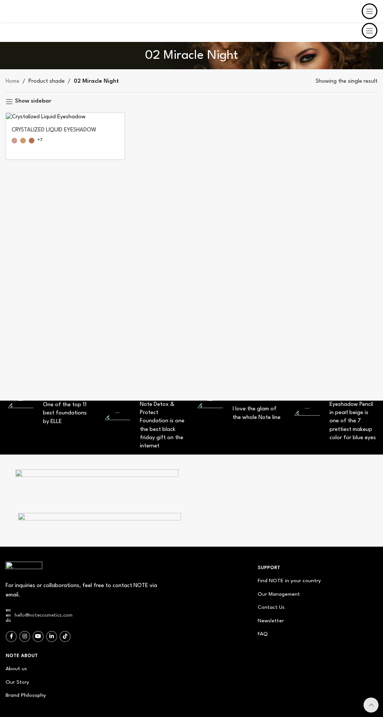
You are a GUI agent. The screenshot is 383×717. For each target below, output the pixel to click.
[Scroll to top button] (371, 705)
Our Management (279, 594)
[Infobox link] (97, 487)
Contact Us (271, 607)
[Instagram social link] (24, 636)
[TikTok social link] (65, 636)
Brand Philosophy (26, 695)
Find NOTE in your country (289, 580)
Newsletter (271, 620)
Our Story (17, 682)
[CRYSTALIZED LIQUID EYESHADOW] (65, 117)
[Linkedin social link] (51, 636)
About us (16, 668)
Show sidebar (33, 101)
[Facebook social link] (11, 636)
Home (12, 81)
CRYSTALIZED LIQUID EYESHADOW (54, 130)
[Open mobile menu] (369, 30)
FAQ (263, 634)
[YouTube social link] (38, 636)
